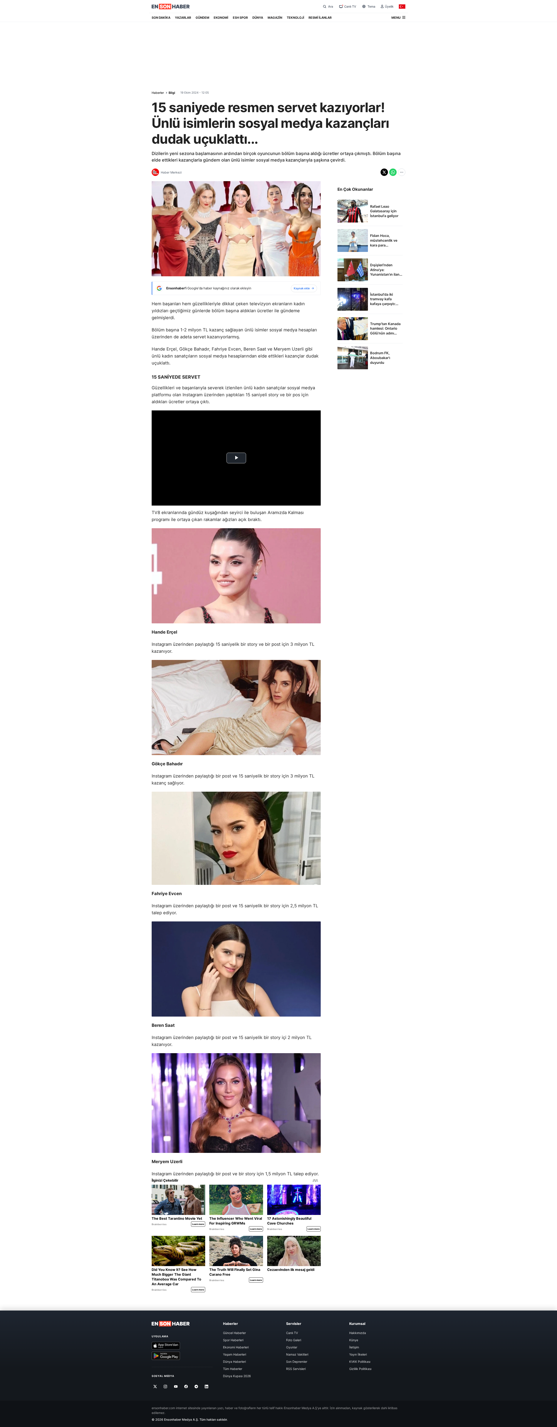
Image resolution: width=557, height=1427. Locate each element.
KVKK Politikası (359, 1361)
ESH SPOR (240, 17)
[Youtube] (175, 1386)
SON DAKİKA (161, 17)
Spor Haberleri (233, 1340)
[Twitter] (155, 1386)
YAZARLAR (183, 17)
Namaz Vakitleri (297, 1354)
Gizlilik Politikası (360, 1369)
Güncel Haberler (234, 1333)
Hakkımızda (357, 1333)
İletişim (354, 1347)
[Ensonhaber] (171, 6)
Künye (353, 1340)
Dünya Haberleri (234, 1361)
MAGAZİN (275, 17)
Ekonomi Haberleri (236, 1347)
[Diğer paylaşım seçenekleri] (401, 172)
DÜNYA (257, 17)
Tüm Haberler (232, 1369)
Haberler (158, 92)
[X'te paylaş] (384, 172)
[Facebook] (186, 1386)
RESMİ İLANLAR (320, 17)
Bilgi (172, 92)
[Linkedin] (206, 1386)
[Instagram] (165, 1386)
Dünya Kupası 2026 (237, 1376)
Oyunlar (291, 1347)
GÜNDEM (202, 17)
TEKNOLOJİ (295, 17)
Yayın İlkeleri (358, 1354)
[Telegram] (196, 1386)
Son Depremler (296, 1361)
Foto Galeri (293, 1340)
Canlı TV (292, 1333)
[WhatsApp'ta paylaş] (393, 172)
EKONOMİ (221, 17)
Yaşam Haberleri (234, 1354)
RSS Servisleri (296, 1369)
